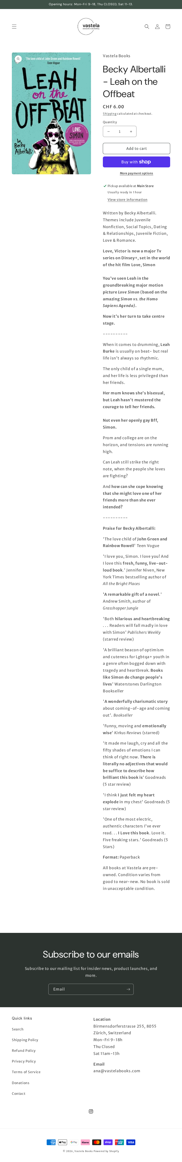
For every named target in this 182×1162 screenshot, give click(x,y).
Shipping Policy (25, 1040)
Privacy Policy (24, 1061)
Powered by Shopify (106, 1151)
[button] (14, 26)
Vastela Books (83, 1151)
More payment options (136, 173)
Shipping (110, 113)
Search (18, 1029)
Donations (20, 1083)
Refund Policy (24, 1051)
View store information (127, 200)
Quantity (110, 122)
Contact (18, 1093)
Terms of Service (26, 1072)
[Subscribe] (128, 989)
